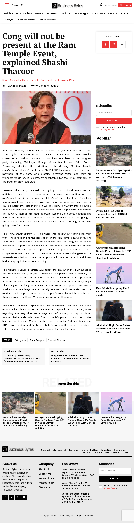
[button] (18, 5)
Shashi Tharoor (57, 340)
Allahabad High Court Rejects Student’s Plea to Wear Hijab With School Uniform (114, 329)
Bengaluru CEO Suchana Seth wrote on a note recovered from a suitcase (69, 358)
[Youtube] (24, 497)
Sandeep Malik (17, 85)
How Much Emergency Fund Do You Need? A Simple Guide (112, 291)
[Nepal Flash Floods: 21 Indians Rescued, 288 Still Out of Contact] (114, 196)
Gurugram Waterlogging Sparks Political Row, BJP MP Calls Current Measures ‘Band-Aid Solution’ (113, 253)
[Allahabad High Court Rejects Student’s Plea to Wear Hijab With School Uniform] (114, 310)
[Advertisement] (113, 75)
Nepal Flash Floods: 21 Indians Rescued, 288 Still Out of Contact (111, 214)
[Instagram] (11, 497)
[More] (122, 44)
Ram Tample (37, 340)
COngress (20, 340)
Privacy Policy (107, 130)
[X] (113, 44)
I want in (112, 120)
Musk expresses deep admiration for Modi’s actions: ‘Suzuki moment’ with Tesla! (22, 358)
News (5, 80)
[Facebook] (105, 44)
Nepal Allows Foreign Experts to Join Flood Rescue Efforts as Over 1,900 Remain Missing (114, 175)
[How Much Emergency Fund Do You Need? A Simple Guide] (114, 273)
